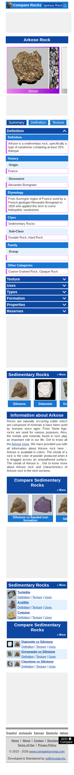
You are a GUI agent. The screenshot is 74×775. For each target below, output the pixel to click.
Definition (38, 122)
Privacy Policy (47, 745)
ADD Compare (66, 740)
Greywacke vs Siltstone (38, 651)
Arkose (33, 91)
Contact (39, 740)
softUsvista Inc (55, 758)
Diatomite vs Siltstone (37, 641)
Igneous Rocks (54, 5)
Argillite (23, 602)
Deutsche (52, 733)
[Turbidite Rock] (11, 595)
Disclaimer (54, 740)
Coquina (23, 612)
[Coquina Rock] (11, 615)
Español (11, 733)
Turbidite (23, 592)
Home (15, 740)
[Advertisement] (39, 22)
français (39, 733)
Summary (16, 122)
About (26, 740)
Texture (58, 122)
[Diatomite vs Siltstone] (13, 644)
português (25, 733)
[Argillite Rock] (11, 605)
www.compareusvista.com (47, 751)
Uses (48, 597)
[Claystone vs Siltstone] (13, 664)
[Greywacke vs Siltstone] (13, 654)
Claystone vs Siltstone (37, 661)
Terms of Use (26, 745)
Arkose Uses (20, 444)
